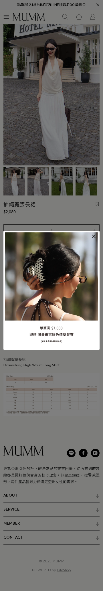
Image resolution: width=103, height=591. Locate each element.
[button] (94, 236)
